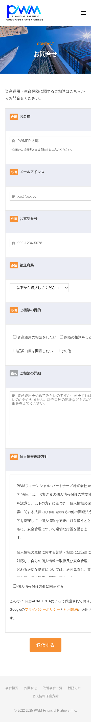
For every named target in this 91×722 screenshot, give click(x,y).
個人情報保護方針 (45, 696)
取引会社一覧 (52, 688)
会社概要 (11, 688)
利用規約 (71, 609)
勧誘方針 (74, 688)
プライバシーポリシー (42, 609)
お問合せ (30, 688)
